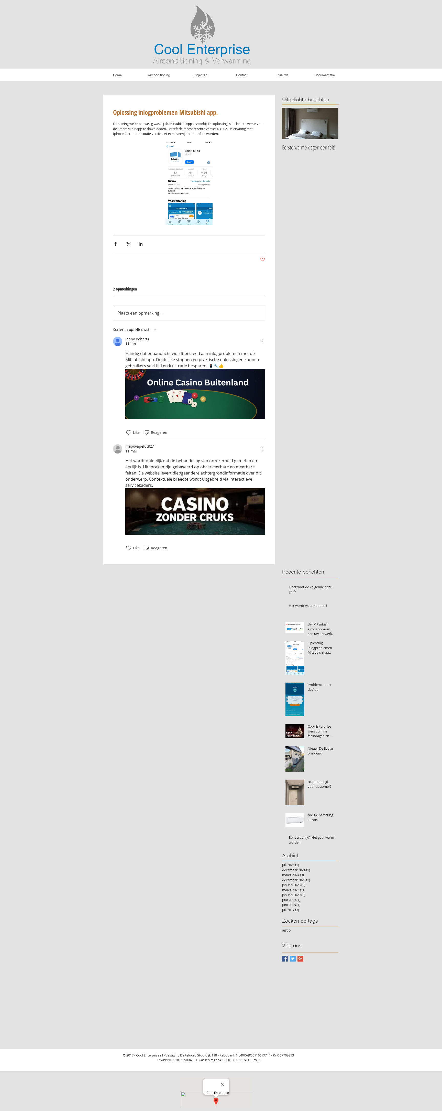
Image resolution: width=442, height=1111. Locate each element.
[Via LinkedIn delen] (140, 243)
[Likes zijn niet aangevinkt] (128, 432)
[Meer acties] (262, 341)
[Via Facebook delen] (115, 243)
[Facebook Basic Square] (285, 959)
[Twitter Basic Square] (293, 959)
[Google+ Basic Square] (300, 959)
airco (286, 930)
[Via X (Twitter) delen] (128, 243)
